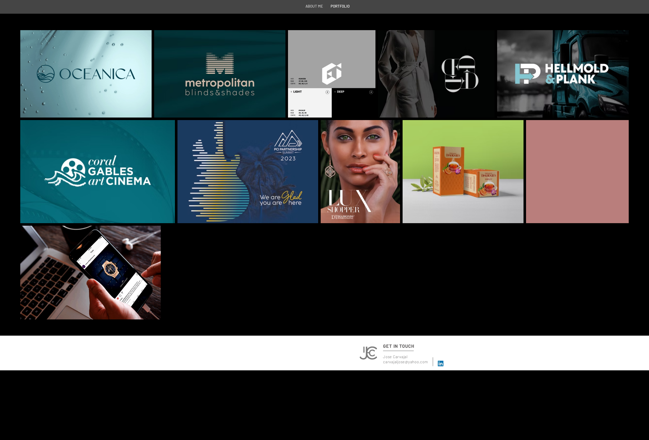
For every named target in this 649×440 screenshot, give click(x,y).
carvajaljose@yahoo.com (405, 361)
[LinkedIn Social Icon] (440, 363)
